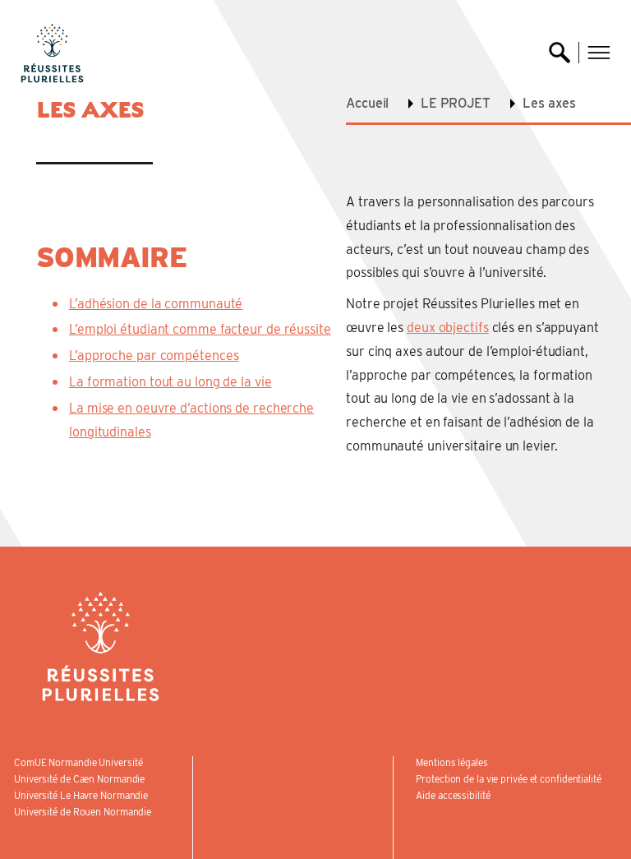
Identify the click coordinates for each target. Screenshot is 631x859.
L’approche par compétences (153, 355)
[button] (598, 52)
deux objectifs (448, 327)
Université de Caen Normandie (79, 779)
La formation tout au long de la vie (170, 382)
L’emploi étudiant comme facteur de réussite (200, 329)
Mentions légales (451, 762)
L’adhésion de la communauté (155, 304)
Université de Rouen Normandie (82, 812)
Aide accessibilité (453, 795)
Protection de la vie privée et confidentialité (508, 779)
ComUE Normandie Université (78, 762)
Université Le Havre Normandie (81, 795)
